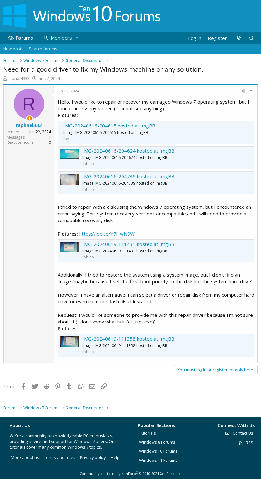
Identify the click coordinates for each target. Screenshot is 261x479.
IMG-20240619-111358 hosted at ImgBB (128, 339)
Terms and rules (59, 457)
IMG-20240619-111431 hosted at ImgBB (128, 244)
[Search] (251, 38)
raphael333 (19, 78)
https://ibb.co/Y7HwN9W (107, 233)
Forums (24, 37)
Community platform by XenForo (131, 473)
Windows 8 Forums (157, 442)
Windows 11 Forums (158, 460)
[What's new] (238, 38)
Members (61, 37)
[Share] (243, 91)
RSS (249, 443)
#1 (252, 91)
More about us (25, 457)
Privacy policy (93, 457)
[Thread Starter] (29, 118)
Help (115, 457)
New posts (13, 49)
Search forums (43, 49)
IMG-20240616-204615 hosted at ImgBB (109, 125)
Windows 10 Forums (158, 451)
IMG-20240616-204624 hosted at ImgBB (128, 151)
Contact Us (242, 433)
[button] (76, 38)
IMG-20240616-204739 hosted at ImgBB (128, 176)
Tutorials (147, 433)
